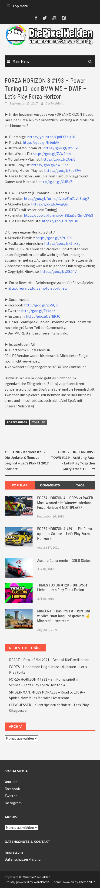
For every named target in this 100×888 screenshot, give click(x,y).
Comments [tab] (50, 485)
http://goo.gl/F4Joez (38, 310)
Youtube (38, 422)
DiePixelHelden (40, 877)
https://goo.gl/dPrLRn (54, 237)
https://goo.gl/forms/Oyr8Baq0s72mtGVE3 (58, 215)
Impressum (14, 852)
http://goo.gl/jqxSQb (41, 305)
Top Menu (20, 6)
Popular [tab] (20, 485)
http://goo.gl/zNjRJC (43, 316)
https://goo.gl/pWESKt (49, 164)
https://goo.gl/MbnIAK (41, 142)
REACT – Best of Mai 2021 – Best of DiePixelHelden (49, 659)
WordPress (41, 882)
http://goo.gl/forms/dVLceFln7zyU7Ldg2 (56, 198)
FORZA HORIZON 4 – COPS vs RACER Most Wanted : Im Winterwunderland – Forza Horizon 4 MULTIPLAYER (66, 503)
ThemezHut (87, 882)
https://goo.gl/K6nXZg (62, 243)
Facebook (12, 788)
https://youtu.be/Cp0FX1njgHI (51, 136)
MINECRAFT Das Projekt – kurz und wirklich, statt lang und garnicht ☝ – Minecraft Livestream (65, 616)
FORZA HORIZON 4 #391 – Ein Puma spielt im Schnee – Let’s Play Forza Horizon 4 (64, 534)
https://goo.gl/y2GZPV (58, 271)
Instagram (13, 803)
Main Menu (21, 61)
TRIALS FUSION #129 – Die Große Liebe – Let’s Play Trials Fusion (62, 587)
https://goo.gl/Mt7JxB (61, 148)
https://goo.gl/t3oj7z (58, 159)
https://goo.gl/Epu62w (62, 170)
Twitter (11, 795)
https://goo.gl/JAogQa (49, 204)
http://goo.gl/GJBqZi (56, 181)
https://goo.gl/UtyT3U (60, 221)
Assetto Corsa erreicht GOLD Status (63, 560)
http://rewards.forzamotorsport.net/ (37, 288)
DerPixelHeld (54, 103)
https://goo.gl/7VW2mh (52, 153)
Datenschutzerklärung (23, 859)
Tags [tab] (80, 485)
